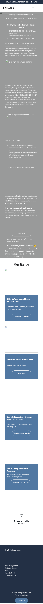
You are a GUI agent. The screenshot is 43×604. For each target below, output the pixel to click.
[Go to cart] (33, 7)
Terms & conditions (21, 595)
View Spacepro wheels (21, 433)
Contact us (21, 600)
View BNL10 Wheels (21, 316)
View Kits (21, 373)
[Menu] (38, 8)
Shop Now (21, 234)
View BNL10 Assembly (20, 482)
